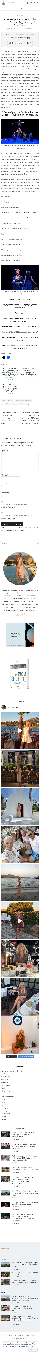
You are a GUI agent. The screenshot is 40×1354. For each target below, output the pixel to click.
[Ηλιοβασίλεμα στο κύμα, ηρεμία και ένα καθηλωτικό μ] (20, 730)
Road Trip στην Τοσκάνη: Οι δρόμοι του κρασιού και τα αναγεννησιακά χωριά (25, 1193)
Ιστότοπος (5, 493)
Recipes (4, 1111)
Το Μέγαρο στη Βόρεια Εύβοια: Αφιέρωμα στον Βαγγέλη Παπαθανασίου (23, 1134)
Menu (21, 8)
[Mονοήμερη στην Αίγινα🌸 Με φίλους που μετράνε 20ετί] (20, 844)
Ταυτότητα (8, 1335)
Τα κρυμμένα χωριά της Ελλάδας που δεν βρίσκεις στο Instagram (24, 1281)
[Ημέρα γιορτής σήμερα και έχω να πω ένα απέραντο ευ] (20, 997)
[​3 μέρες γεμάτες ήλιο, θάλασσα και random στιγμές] (20, 1035)
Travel (3, 1119)
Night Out (5, 1105)
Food (3, 1088)
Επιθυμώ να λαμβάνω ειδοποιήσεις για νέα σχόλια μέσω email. (17, 505)
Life (2, 1094)
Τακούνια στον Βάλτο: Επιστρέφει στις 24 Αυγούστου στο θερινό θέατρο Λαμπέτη (24, 1146)
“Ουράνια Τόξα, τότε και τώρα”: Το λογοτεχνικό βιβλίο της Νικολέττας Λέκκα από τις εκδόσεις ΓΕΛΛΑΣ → (30, 418)
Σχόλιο (4, 451)
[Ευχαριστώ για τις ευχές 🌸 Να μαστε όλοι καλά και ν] (20, 768)
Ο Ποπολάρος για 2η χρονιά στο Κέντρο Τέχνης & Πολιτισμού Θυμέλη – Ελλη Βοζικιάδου (9, 388)
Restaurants (6, 1114)
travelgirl (10, 400)
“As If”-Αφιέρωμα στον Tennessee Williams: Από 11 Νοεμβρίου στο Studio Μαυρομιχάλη (24, 1158)
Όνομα (4, 475)
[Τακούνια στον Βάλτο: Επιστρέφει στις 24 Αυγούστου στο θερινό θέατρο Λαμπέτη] (5, 1146)
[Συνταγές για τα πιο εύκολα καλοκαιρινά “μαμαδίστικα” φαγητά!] (5, 1308)
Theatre (20, 16)
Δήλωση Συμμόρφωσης (19, 1339)
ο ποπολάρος (6, 404)
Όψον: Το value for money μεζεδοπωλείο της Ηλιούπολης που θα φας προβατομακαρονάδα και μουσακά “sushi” (25, 1319)
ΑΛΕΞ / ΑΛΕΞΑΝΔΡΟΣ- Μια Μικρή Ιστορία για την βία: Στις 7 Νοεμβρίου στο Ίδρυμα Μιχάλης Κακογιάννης (24, 1217)
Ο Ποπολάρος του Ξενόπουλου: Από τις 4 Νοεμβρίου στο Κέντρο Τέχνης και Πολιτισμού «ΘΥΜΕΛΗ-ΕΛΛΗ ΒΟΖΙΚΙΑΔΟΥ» (9, 373)
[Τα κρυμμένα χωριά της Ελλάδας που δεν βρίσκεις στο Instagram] (5, 1282)
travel (3, 400)
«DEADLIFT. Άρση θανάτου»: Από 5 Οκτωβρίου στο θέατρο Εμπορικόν (25, 1168)
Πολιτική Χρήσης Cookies (27, 1346)
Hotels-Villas (6, 1091)
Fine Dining (5, 1085)
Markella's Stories (7, 1097)
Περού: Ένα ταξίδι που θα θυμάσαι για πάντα (25, 1273)
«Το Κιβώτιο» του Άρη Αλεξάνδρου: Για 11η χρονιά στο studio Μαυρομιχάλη (25, 1205)
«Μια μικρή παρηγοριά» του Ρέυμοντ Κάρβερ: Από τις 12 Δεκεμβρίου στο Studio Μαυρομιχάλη (22, 1180)
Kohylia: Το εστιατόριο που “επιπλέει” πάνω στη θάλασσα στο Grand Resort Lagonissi (25, 1298)
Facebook (5, 1249)
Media (3, 1099)
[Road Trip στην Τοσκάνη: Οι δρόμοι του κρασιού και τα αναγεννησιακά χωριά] (5, 1192)
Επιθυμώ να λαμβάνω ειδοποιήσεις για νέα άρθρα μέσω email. (17, 516)
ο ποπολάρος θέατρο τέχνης (20, 404)
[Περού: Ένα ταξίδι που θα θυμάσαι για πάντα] (5, 1274)
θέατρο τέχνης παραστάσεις (23, 400)
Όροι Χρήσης (19, 1335)
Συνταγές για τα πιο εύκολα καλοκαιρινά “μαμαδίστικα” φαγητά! (22, 1308)
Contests (4, 1082)
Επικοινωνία (30, 1335)
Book (3, 1074)
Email (4, 484)
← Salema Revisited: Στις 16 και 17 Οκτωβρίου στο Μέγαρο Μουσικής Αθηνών (8, 418)
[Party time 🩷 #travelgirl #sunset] (20, 882)
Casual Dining (6, 1077)
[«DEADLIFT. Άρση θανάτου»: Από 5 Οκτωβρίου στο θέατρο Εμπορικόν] (5, 1169)
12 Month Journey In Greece (11, 1071)
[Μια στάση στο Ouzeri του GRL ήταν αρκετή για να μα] (20, 920)
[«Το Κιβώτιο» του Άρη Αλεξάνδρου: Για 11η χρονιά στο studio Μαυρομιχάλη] (5, 1204)
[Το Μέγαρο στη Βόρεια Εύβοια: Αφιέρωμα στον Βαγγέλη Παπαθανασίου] (5, 1134)
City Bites (4, 1079)
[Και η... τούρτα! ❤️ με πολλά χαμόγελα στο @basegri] (20, 958)
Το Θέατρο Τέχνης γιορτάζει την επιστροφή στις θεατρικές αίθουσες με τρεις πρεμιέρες (28, 372)
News (3, 1102)
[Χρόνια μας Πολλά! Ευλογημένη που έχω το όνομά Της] (20, 806)
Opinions (4, 1108)
